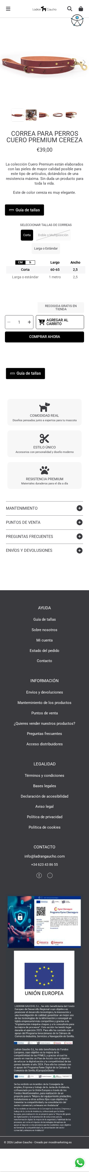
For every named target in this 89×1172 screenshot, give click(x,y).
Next (84, 62)
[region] (45, 275)
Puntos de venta (44, 713)
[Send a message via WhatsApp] (80, 1163)
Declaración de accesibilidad (44, 796)
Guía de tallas (44, 619)
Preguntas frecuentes (44, 733)
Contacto (44, 661)
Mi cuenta (44, 640)
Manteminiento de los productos (44, 702)
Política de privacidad (44, 817)
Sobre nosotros (44, 630)
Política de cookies (45, 827)
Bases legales (44, 786)
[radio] (20, 262)
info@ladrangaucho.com (44, 856)
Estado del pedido (44, 650)
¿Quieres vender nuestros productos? (44, 723)
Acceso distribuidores (44, 744)
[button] (8, 8)
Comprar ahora (44, 337)
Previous (5, 62)
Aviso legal (44, 806)
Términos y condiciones (44, 775)
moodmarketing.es (60, 1142)
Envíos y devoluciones (44, 692)
